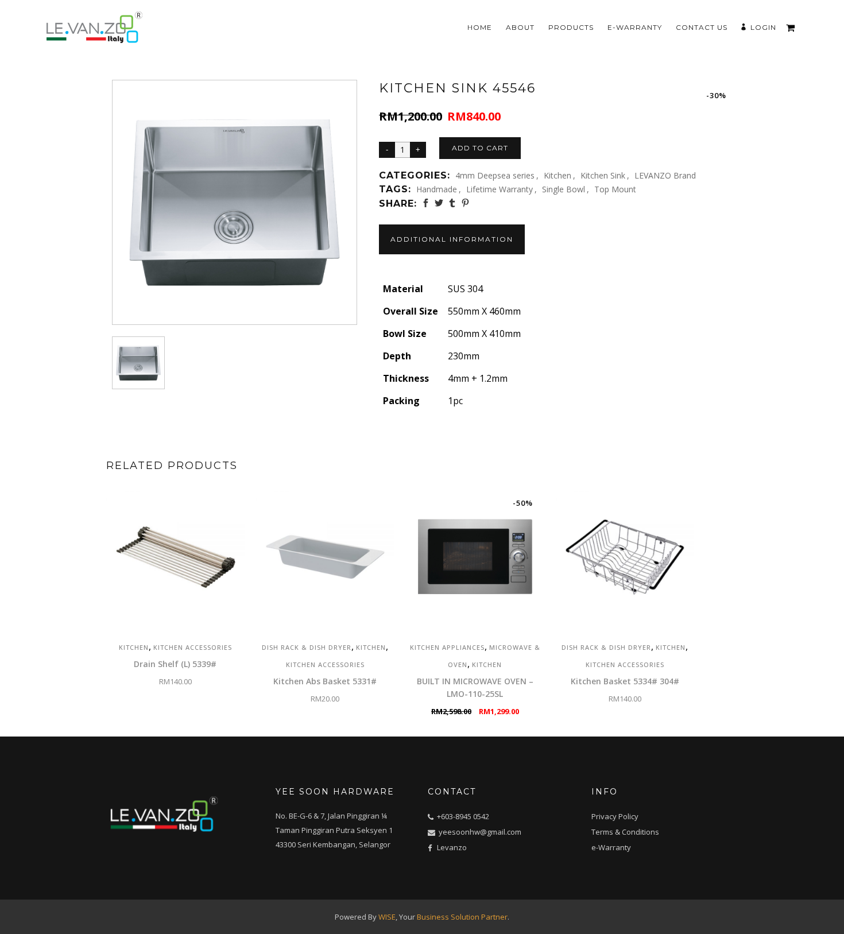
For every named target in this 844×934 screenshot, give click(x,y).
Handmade (436, 189)
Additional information (451, 239)
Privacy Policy (614, 816)
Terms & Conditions (625, 832)
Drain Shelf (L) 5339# (175, 663)
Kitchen (557, 175)
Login (763, 27)
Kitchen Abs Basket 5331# (325, 681)
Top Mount (615, 189)
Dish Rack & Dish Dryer (306, 647)
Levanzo (452, 847)
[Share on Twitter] (439, 203)
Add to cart (480, 148)
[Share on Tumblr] (452, 203)
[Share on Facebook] (425, 203)
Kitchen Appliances (447, 647)
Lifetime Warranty (499, 189)
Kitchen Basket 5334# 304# (625, 681)
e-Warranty (611, 847)
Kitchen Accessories (192, 647)
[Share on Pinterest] (465, 203)
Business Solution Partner (462, 917)
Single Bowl (563, 189)
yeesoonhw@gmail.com (479, 832)
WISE (387, 917)
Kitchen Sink (602, 175)
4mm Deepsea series (495, 175)
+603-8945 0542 (463, 816)
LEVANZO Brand (665, 175)
